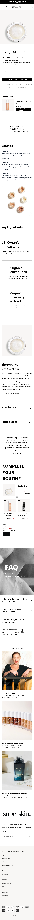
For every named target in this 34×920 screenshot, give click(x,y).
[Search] (6, 7)
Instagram (5, 892)
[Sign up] (30, 836)
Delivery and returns (8, 862)
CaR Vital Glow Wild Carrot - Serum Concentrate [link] (23, 515)
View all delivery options (18, 87)
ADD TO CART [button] (22, 109)
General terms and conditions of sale (13, 851)
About (3, 870)
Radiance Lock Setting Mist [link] (23, 103)
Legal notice (5, 855)
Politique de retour (7, 865)
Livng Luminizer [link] (22, 486)
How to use (9, 407)
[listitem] (17, 675)
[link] (8, 106)
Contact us (5, 874)
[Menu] (2, 7)
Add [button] (6, 534)
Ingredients (9, 421)
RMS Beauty (6, 47)
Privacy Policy (6, 858)
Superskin (18, 915)
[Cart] (32, 7)
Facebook (5, 895)
